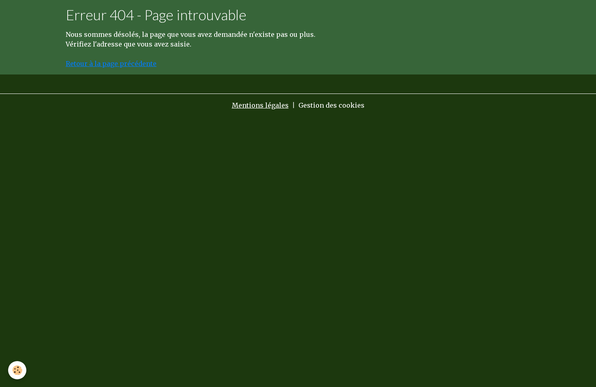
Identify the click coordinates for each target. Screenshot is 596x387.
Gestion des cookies (331, 105)
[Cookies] (17, 370)
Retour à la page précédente (111, 64)
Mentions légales (260, 105)
